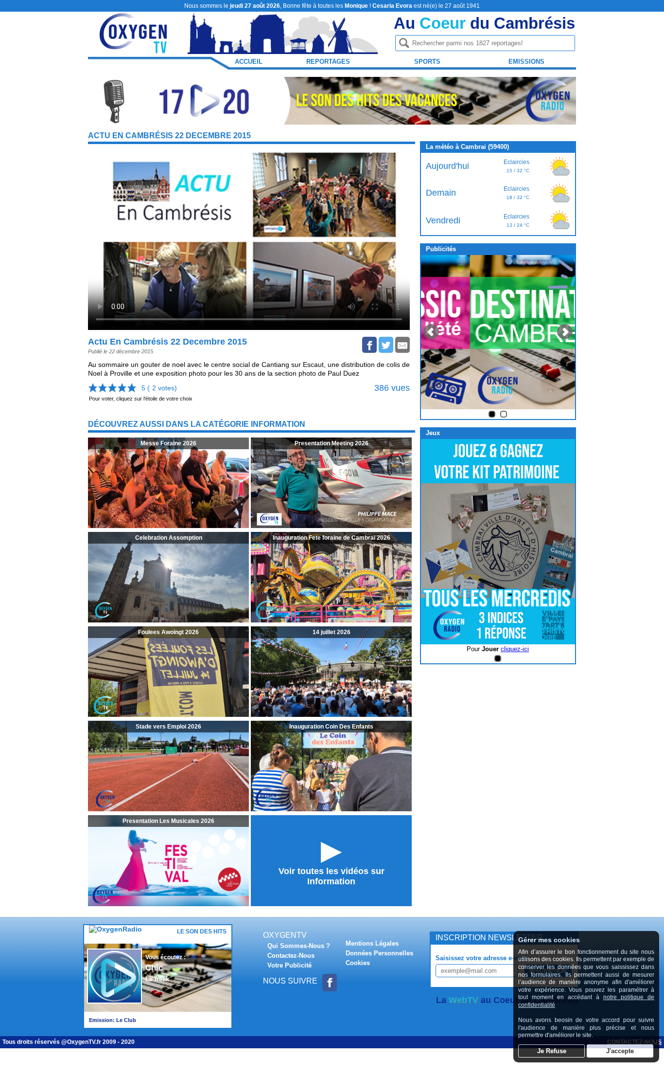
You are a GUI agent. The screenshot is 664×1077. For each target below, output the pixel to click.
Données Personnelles (379, 953)
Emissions (526, 61)
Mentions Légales (372, 943)
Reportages (328, 61)
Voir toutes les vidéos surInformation (331, 876)
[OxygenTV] (134, 49)
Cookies (358, 963)
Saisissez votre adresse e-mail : (483, 958)
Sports (427, 61)
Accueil (248, 61)
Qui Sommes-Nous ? (298, 945)
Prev (431, 332)
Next (565, 332)
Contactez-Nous (291, 955)
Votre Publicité (289, 965)
